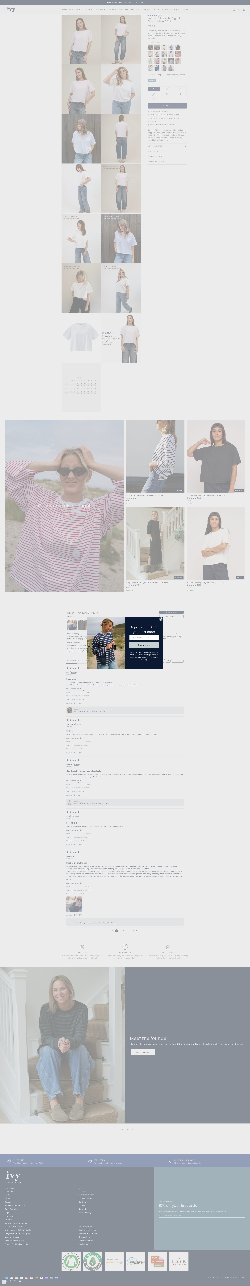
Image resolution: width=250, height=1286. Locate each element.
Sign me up (144, 645)
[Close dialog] (160, 618)
